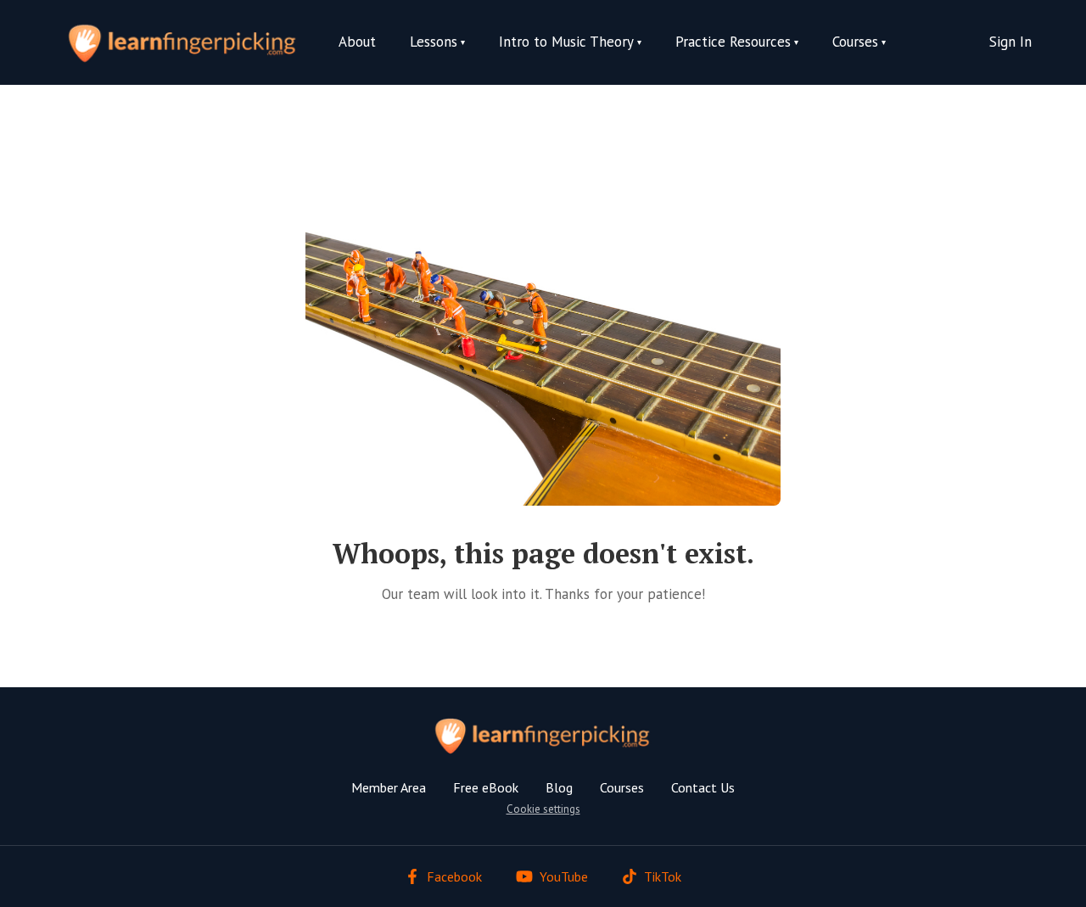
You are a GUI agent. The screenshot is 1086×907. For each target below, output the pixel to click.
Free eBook (485, 787)
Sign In (1010, 41)
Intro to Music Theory (566, 41)
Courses (622, 787)
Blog (559, 787)
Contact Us (703, 787)
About (357, 41)
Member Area (388, 787)
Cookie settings (543, 809)
